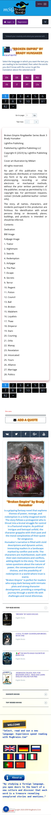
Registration (22, 22)
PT (27, 84)
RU (27, 77)
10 (28, 101)
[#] (7, 434)
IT (17, 84)
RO (37, 77)
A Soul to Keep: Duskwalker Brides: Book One (31, 635)
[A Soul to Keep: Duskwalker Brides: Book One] (7, 639)
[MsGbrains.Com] (16, 7)
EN (6, 77)
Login (9, 22)
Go (34, 115)
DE (17, 77)
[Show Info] (45, 21)
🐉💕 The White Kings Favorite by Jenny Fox (30, 654)
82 (5, 106)
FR (7, 84)
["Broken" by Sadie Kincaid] (7, 619)
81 (43, 101)
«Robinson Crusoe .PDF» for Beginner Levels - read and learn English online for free (30, 674)
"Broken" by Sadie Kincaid (27, 614)
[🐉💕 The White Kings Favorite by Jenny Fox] (7, 658)
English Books (20, 618)
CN (37, 84)
